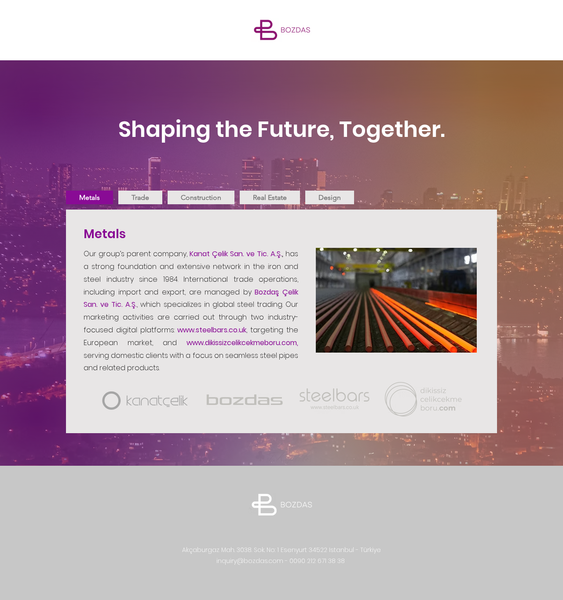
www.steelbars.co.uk (211, 330)
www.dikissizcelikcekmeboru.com (241, 343)
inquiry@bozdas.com (249, 560)
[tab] (89, 197)
